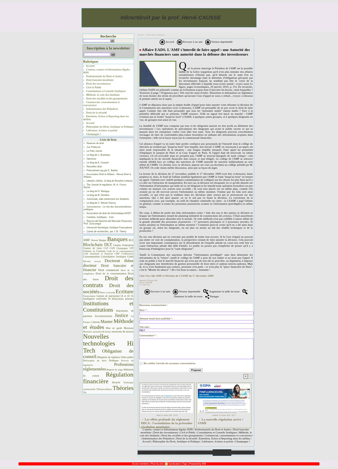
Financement (89, 296)
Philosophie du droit (95, 360)
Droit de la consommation (111, 273)
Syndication (174, 463)
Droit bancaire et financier (108, 267)
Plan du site (243, 452)
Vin (84, 392)
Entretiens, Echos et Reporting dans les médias (106, 118)
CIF (131, 248)
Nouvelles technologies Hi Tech (108, 343)
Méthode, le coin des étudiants (102, 94)
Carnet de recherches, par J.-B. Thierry (106, 231)
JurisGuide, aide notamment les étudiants (108, 199)
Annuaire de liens (222, 452)
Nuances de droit (95, 143)
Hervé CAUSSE (145, 282)
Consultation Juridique (113, 256)
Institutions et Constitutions (108, 306)
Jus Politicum (94, 147)
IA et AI (125, 296)
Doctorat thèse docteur (108, 263)
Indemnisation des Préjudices (101, 108)
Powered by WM (197, 463)
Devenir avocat (92, 261)
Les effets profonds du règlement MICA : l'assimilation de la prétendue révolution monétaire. (166, 422)
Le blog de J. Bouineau (98, 155)
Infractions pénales (122, 298)
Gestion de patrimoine (108, 296)
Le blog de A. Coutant (98, 162)
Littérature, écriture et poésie (101, 130)
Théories (123, 388)
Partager (214, 296)
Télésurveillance (104, 389)
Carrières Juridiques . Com (100, 217)
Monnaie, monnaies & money (97, 331)
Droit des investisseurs (98, 83)
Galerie (166, 452)
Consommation (91, 256)
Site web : (144, 327)
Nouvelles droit (94, 166)
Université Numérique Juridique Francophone (109, 227)
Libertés (96, 322)
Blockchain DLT (97, 244)
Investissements (103, 316)
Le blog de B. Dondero (98, 195)
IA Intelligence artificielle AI (108, 297)
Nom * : (143, 310)
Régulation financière (108, 377)
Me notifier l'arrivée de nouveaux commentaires (169, 363)
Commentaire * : (148, 335)
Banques (117, 239)
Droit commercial (108, 270)
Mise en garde (114, 328)
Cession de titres (92, 248)
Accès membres (140, 463)
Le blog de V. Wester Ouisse (101, 203)
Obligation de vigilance (108, 357)
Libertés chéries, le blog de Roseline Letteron (110, 180)
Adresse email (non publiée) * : (156, 318)
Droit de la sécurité (96, 112)
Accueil (89, 65)
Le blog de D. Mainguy (98, 191)
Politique (114, 360)
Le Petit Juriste (94, 151)
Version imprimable (222, 41)
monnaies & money (122, 331)
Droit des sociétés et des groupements (106, 98)
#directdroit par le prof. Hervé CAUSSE (170, 17)
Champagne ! (93, 134)
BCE (131, 240)
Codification (127, 253)
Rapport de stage (115, 369)
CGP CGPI (109, 248)
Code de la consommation (120, 251)
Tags (184, 463)
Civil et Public (93, 87)
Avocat (94, 240)
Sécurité (116, 382)
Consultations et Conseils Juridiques (105, 91)
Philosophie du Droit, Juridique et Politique (109, 126)
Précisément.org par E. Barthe (102, 170)
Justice (121, 315)
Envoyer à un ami (192, 41)
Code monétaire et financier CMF (101, 253)
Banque (102, 240)
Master (107, 321)
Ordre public (127, 357)
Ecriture (124, 291)
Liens (203, 452)
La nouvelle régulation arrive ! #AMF (220, 421)
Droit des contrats (108, 281)
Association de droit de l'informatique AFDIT (108, 213)
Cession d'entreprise (123, 245)
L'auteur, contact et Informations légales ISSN (106, 71)
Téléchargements (184, 452)
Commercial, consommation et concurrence (101, 104)
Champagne (122, 248)
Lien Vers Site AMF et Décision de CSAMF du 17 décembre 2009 (176, 275)
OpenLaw (91, 158)
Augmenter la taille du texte (224, 291)
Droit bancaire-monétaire (99, 80)
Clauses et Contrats (94, 251)
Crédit (130, 256)
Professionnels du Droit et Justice (104, 76)
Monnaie (128, 327)
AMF (86, 240)
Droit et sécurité (107, 292)
